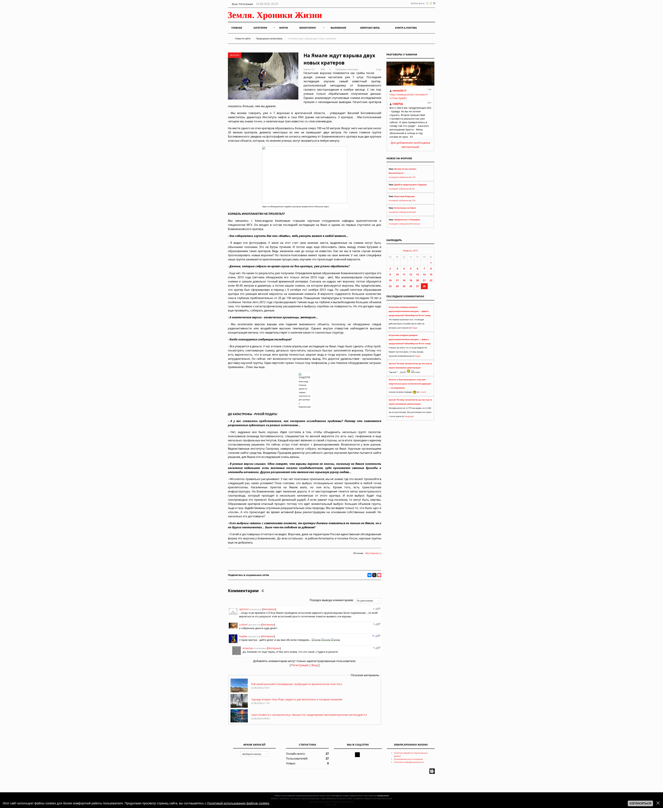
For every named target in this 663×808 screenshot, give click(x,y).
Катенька (416, 224)
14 (424, 274)
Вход (314, 665)
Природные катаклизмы (269, 38)
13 (417, 274)
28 (424, 286)
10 (397, 274)
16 (390, 280)
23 (390, 286)
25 (404, 286)
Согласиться (640, 803)
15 (431, 274)
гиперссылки (383, 795)
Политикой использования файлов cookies (238, 803)
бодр (414, 328)
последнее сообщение (399, 177)
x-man (422, 392)
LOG (414, 177)
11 (404, 274)
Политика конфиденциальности (409, 762)
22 (431, 280)
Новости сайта (243, 38)
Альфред (409, 416)
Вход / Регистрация (242, 4)
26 (410, 286)
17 (397, 280)
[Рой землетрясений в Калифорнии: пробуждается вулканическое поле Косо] (239, 691)
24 (397, 286)
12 (410, 274)
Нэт (413, 189)
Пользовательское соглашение (408, 759)
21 (424, 280)
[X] (374, 575)
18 (404, 280)
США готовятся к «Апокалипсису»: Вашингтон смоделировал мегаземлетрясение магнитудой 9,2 (309, 714)
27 (417, 286)
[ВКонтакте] (369, 575)
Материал (269, 609)
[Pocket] (379, 575)
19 (410, 280)
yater (414, 212)
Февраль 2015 (410, 250)
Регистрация (300, 665)
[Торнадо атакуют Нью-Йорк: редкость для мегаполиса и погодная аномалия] (239, 706)
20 (417, 280)
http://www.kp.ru (373, 553)
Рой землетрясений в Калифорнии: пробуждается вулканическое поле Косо (296, 684)
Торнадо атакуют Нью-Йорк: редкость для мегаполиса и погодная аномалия (296, 699)
